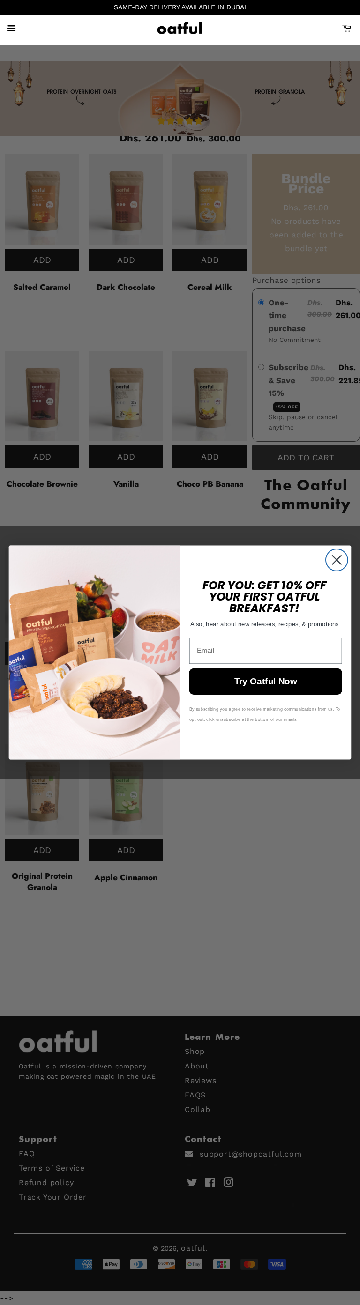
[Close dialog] (337, 560)
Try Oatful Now (265, 682)
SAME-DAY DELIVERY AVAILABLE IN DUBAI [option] (180, 7)
